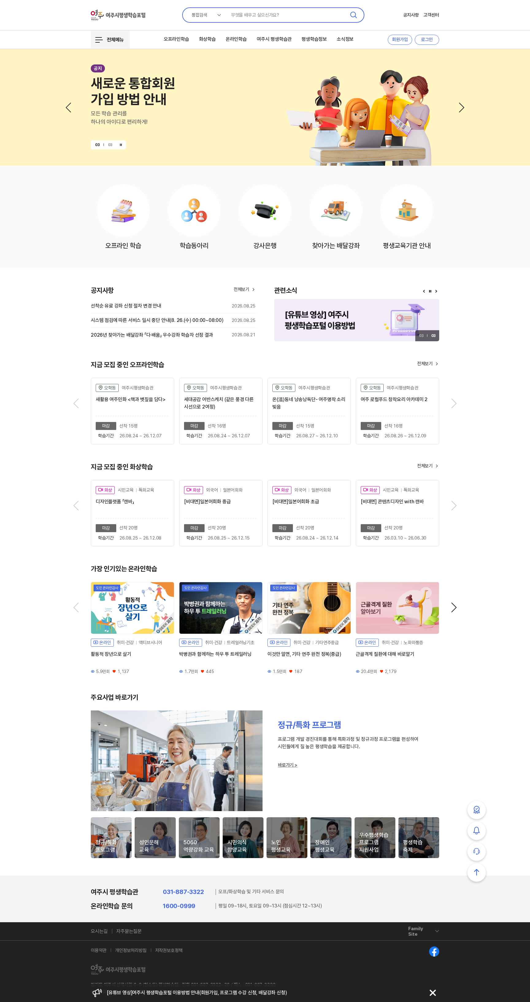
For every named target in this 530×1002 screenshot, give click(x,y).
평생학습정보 (314, 39)
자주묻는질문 (129, 931)
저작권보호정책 (169, 950)
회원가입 (400, 39)
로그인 (427, 39)
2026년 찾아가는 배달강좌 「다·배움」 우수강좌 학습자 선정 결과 (152, 335)
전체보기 (428, 363)
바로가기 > (288, 765)
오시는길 (99, 931)
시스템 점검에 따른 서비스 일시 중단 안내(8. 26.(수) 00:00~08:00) (157, 320)
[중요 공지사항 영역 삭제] (432, 992)
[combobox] (204, 15)
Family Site (415, 931)
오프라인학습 (176, 39)
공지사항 (411, 15)
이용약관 (98, 950)
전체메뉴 (115, 40)
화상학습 (207, 39)
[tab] (111, 837)
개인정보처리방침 (130, 950)
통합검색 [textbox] (199, 15)
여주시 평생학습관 (274, 39)
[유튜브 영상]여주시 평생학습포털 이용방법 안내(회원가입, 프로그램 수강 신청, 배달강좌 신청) (197, 993)
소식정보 (345, 39)
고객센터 (431, 15)
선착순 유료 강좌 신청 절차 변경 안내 (126, 306)
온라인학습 (236, 39)
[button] (68, 107)
